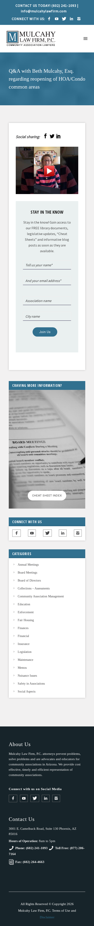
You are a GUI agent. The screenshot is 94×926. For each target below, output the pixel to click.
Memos (22, 667)
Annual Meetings (28, 564)
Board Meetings (27, 572)
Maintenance (25, 659)
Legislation (24, 652)
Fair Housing (26, 620)
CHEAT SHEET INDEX (47, 495)
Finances (23, 628)
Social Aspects (26, 691)
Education (24, 604)
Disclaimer (47, 917)
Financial (23, 636)
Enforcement (26, 612)
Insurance (24, 644)
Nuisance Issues (27, 675)
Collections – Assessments (34, 588)
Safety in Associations (31, 683)
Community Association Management (41, 596)
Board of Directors (29, 580)
